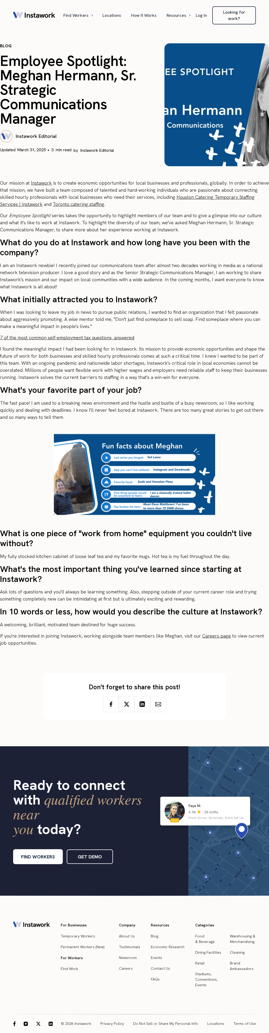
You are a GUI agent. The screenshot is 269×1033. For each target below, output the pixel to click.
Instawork (41, 183)
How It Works (144, 15)
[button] (78, 15)
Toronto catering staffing (78, 204)
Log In (201, 15)
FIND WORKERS (38, 857)
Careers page (216, 636)
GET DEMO (90, 857)
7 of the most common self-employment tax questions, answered (67, 338)
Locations (111, 15)
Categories (204, 925)
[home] (34, 15)
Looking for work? (234, 15)
